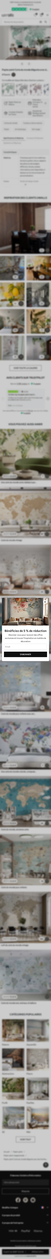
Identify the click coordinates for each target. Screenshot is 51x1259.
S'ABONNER (25, 654)
